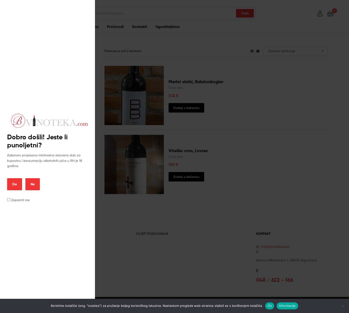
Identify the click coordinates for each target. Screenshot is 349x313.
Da (14, 184)
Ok (270, 306)
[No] (343, 306)
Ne (33, 184)
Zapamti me (20, 200)
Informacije (287, 306)
